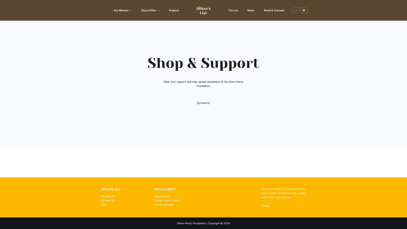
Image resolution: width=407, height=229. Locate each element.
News (250, 10)
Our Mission (121, 10)
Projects (174, 10)
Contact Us (108, 200)
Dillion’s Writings (164, 204)
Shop (104, 204)
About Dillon (148, 10)
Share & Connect (274, 10)
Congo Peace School (166, 200)
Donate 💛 (300, 10)
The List (233, 10)
